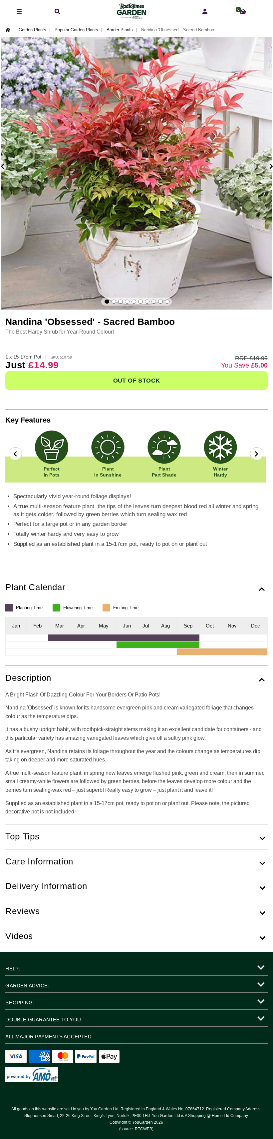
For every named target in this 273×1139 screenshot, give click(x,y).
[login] (204, 12)
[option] (136, 173)
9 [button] (160, 302)
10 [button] (167, 302)
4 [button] (127, 302)
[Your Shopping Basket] (243, 12)
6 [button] (140, 302)
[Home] (9, 30)
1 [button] (107, 302)
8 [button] (153, 302)
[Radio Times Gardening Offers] (131, 17)
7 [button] (147, 302)
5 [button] (134, 302)
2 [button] (114, 302)
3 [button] (120, 302)
